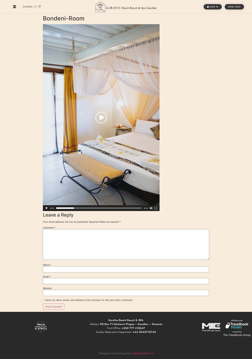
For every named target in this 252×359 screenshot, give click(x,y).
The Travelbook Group (237, 335)
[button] (101, 117)
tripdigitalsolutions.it (142, 353)
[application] (101, 117)
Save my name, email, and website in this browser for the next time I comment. (89, 300)
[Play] (46, 208)
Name (47, 265)
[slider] (99, 208)
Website (47, 288)
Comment (49, 227)
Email (47, 276)
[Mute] (151, 208)
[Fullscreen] (155, 208)
